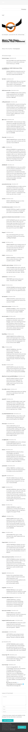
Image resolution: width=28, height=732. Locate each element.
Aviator (3, 532)
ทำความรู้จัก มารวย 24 (6, 389)
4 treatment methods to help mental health (11, 216)
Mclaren (3, 449)
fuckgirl (3, 242)
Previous (23, 9)
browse (3, 504)
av (2, 641)
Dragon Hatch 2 (5, 542)
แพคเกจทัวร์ (4, 399)
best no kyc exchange (6, 610)
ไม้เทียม (3, 347)
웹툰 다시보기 (4, 119)
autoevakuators (5, 631)
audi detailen (4, 465)
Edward (3, 285)
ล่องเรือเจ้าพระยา (5, 276)
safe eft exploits (5, 316)
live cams (4, 364)
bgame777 (4, 475)
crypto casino (15, 583)
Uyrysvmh (4, 573)
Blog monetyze (12, 237)
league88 (4, 587)
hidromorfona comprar (6, 306)
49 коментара (21, 34)
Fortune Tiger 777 (5, 654)
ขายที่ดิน (3, 147)
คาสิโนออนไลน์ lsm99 (6, 101)
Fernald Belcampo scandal (7, 207)
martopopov (5, 34)
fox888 (3, 487)
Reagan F (4, 232)
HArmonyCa (4, 423)
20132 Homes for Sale (6, 90)
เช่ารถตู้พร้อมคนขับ (5, 439)
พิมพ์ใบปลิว (4, 516)
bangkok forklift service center (8, 620)
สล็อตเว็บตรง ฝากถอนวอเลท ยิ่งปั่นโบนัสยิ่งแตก (10, 376)
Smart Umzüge (5, 664)
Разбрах (22, 727)
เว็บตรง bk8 (4, 137)
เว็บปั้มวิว (3, 255)
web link (3, 198)
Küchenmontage (5, 58)
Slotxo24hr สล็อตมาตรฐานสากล (8, 597)
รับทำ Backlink (5, 296)
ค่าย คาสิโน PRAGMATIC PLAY (7, 413)
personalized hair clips (6, 184)
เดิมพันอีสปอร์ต (4, 164)
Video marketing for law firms (8, 556)
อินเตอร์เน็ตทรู (4, 334)
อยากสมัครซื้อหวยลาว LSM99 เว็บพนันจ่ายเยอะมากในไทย (12, 68)
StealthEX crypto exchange (7, 265)
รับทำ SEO (4, 78)
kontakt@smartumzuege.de (14, 684)
